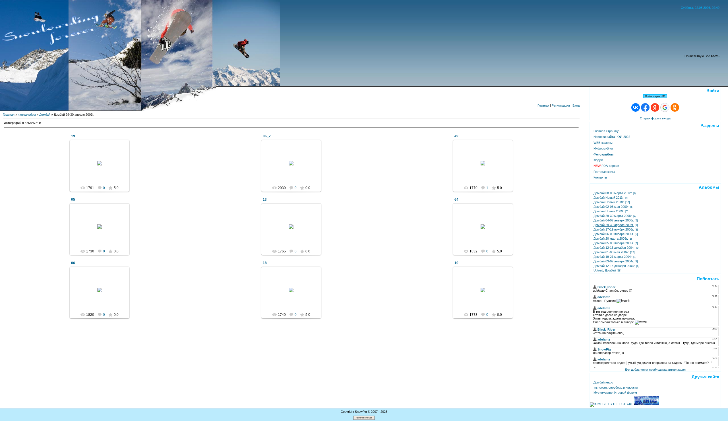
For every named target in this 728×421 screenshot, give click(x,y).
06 (73, 263)
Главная (543, 105)
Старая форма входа (655, 118)
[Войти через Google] (664, 107)
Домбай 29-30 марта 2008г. (612, 215)
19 (73, 136)
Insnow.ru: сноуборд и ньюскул (615, 387)
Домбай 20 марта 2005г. (610, 238)
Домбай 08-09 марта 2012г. (612, 193)
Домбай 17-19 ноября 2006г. (613, 229)
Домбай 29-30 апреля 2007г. (613, 225)
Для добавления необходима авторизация (655, 369)
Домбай (44, 114)
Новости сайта (604, 136)
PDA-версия (606, 165)
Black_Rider (102, 168)
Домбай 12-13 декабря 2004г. (614, 247)
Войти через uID (655, 96)
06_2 (267, 136)
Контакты (600, 177)
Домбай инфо (603, 382)
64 (456, 200)
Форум (598, 160)
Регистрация (561, 105)
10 (456, 263)
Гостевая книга (604, 171)
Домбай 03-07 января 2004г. (613, 261)
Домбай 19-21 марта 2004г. (612, 256)
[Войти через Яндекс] (655, 107)
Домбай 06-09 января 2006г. (613, 234)
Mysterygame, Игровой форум (615, 392)
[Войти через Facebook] (645, 107)
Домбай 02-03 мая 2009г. (611, 206)
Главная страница (606, 131)
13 (265, 200)
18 (265, 263)
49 (456, 136)
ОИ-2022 (623, 136)
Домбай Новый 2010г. (608, 202)
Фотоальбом (27, 114)
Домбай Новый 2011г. (608, 197)
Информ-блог (603, 148)
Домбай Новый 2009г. (608, 211)
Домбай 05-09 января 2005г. (613, 243)
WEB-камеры (603, 142)
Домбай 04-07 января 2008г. (613, 220)
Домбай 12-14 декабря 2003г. (614, 265)
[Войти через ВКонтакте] (635, 107)
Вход (576, 105)
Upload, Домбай (604, 270)
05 (73, 200)
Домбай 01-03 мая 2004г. (611, 252)
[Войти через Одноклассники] (675, 107)
